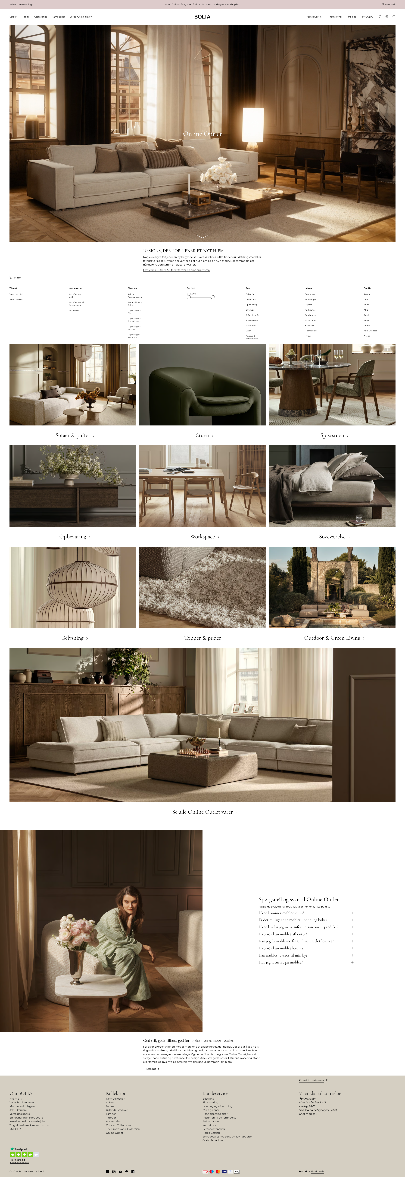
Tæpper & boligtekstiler (252, 337)
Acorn (367, 294)
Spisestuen (251, 325)
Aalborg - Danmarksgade (135, 295)
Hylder (308, 336)
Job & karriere (18, 1110)
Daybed (308, 304)
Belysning (250, 294)
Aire (366, 299)
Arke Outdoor (370, 331)
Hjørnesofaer (311, 331)
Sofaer (110, 1102)
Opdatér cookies (212, 1140)
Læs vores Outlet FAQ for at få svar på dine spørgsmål (176, 270)
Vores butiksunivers (21, 1102)
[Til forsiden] (202, 17)
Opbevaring (251, 304)
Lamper (111, 1113)
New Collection (115, 1098)
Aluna (366, 304)
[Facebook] (107, 1172)
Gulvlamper (310, 315)
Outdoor (250, 310)
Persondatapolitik (213, 1129)
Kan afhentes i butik (75, 295)
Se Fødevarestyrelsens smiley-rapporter (227, 1136)
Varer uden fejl (16, 299)
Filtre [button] (17, 277)
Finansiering (210, 1102)
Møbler (110, 1106)
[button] (11, 277)
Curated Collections (118, 1125)
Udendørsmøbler (117, 1110)
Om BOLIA (20, 1093)
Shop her (235, 4)
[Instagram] (113, 1172)
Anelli (366, 315)
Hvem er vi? (17, 1098)
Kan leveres (74, 310)
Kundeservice (215, 1093)
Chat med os (307, 1113)
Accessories (113, 1121)
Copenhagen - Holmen (134, 327)
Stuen (248, 331)
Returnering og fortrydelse (219, 1117)
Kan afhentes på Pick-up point (76, 303)
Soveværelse (252, 320)
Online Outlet (114, 1132)
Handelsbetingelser (214, 1113)
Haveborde (310, 320)
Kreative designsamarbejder (27, 1121)
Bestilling (208, 1098)
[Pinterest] (126, 1172)
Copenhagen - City (134, 311)
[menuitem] (14, 16)
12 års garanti (210, 1110)
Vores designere (19, 1113)
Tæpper (111, 1117)
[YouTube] (120, 1172)
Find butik (317, 1171)
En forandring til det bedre (26, 1117)
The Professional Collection (123, 1129)
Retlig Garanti (211, 1132)
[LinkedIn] (132, 1172)
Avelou (367, 336)
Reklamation (210, 1121)
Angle (366, 320)
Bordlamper (310, 299)
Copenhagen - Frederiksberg (134, 319)
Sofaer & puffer (253, 315)
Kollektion (116, 1093)
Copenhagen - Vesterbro (134, 336)
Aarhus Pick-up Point (135, 303)
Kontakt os (209, 1125)
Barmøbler (310, 294)
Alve (366, 310)
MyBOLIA (15, 1129)
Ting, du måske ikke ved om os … (30, 1125)
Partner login (26, 4)
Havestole (309, 325)
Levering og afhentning (217, 1106)
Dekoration (251, 299)
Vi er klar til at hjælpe (320, 1093)
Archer (367, 325)
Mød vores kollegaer (22, 1106)
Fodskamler (310, 310)
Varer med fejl (15, 294)
